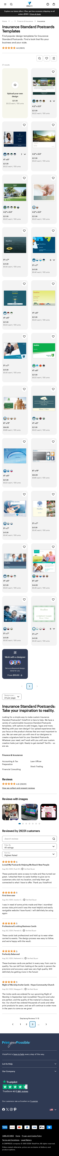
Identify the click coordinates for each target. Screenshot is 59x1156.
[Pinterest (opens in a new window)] (15, 1110)
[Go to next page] (46, 1024)
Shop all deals (35, 14)
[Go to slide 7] (29, 823)
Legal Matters (26, 1140)
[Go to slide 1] (19, 823)
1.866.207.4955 (8, 1136)
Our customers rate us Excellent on (20, 1101)
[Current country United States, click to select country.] (53, 1109)
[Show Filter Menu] (54, 58)
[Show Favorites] (47, 58)
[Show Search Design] (39, 58)
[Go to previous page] (13, 1024)
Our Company (8, 1071)
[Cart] (54, 4)
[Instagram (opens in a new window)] (11, 1109)
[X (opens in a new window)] (7, 1109)
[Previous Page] (22, 686)
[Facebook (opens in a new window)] (3, 1109)
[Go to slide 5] (26, 823)
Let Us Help (7, 1064)
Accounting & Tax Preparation (10, 762)
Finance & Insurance (25, 21)
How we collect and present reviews (18, 788)
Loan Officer (35, 761)
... (12, 21)
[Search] (53, 838)
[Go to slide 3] (23, 823)
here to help (18, 1054)
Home (4, 21)
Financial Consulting (11, 769)
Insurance (41, 21)
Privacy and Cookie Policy (32, 1136)
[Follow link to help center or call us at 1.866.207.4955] (48, 4)
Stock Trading (36, 766)
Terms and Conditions (10, 1140)
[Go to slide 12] (39, 823)
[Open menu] (5, 4)
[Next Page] (37, 686)
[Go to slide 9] (32, 823)
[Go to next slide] (55, 812)
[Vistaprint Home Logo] (29, 4)
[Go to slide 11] (36, 823)
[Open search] (11, 4)
